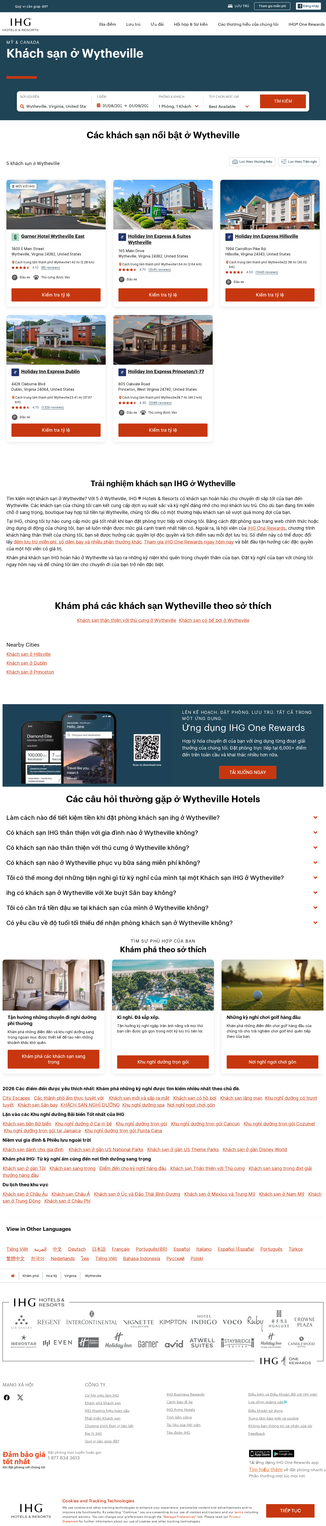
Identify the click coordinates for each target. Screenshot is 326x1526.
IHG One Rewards (267, 528)
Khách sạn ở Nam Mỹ (281, 1194)
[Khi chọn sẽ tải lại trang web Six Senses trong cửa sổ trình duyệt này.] (21, 1321)
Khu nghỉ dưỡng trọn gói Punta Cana (123, 1130)
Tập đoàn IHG (178, 1432)
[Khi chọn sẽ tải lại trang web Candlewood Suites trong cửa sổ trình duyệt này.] (301, 1342)
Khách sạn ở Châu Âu (25, 1194)
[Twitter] (20, 1397)
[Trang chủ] (12, 1275)
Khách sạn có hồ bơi (194, 1098)
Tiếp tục (290, 1510)
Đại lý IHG (93, 1433)
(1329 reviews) (53, 407)
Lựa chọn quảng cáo (266, 1401)
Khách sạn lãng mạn (241, 1098)
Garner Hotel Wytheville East (53, 236)
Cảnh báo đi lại (180, 1401)
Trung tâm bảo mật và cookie (273, 1418)
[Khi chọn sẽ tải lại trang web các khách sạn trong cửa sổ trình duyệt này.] (49, 1321)
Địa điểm (107, 24)
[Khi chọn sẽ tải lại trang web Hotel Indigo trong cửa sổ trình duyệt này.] (204, 1321)
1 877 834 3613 (64, 1457)
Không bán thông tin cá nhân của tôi (280, 1425)
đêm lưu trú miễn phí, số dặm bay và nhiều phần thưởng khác (78, 541)
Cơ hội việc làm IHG (102, 1395)
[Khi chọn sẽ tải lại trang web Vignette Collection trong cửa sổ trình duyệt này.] (138, 1321)
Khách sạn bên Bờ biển (27, 1123)
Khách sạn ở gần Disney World (255, 1149)
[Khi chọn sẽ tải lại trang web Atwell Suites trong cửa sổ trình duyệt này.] (202, 1342)
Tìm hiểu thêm (266, 1469)
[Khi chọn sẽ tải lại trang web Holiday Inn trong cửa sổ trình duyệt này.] (118, 1342)
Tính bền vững (179, 1417)
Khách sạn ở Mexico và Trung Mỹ (219, 1194)
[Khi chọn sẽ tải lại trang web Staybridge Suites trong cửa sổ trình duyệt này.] (237, 1342)
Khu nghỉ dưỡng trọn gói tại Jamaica (42, 1130)
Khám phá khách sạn (103, 1402)
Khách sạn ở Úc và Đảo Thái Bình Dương (137, 1194)
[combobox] (56, 106)
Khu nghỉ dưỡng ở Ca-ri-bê (83, 1123)
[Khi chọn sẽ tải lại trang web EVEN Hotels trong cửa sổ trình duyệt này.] (57, 1342)
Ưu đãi (157, 24)
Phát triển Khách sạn (102, 1418)
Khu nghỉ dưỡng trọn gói (141, 1123)
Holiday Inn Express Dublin (50, 371)
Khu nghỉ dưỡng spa (143, 1105)
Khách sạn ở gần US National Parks (106, 1149)
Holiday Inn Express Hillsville (266, 236)
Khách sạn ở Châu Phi (67, 1201)
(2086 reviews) (160, 403)
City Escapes (16, 1098)
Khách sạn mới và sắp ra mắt (139, 1098)
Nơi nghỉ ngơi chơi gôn (191, 1105)
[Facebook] (8, 1397)
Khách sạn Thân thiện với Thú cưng (207, 1168)
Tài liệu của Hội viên (184, 1424)
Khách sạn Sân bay (38, 1105)
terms (239, 1511)
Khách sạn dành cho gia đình (33, 1149)
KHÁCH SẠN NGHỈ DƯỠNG (90, 1105)
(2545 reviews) (159, 269)
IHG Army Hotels (181, 1409)
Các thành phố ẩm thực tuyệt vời (69, 1098)
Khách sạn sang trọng (72, 1168)
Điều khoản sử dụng (265, 1410)
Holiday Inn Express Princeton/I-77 (166, 371)
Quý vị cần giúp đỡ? (31, 6)
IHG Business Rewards (186, 1394)
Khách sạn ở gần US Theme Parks (183, 1149)
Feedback (256, 1433)
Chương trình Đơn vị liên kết (109, 1425)
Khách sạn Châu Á (70, 1194)
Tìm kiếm (283, 101)
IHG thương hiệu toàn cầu (107, 1410)
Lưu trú (133, 24)
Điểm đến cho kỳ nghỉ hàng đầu (132, 1168)
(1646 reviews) (266, 272)
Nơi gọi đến (29, 97)
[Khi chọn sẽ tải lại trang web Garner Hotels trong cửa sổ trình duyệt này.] (148, 1342)
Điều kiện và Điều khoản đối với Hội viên (282, 1394)
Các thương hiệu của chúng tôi (248, 24)
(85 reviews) (50, 267)
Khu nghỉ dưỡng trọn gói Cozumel (279, 1123)
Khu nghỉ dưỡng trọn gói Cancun (205, 1123)
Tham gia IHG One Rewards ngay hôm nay (189, 541)
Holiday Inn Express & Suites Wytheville (159, 239)
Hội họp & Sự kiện (191, 24)
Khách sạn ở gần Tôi (24, 1168)
